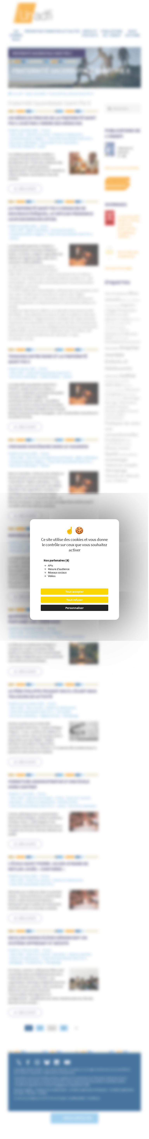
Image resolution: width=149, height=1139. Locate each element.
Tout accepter (74, 591)
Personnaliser (74, 608)
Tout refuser (74, 600)
